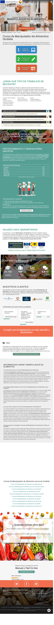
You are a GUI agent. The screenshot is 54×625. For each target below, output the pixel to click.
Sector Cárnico (20, 97)
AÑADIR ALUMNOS (26, 210)
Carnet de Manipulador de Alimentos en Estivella (26, 496)
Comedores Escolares (8, 103)
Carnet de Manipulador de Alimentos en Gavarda (26, 501)
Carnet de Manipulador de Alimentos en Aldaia (26, 499)
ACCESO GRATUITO (26, 571)
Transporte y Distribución (35, 100)
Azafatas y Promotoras (22, 100)
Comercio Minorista (7, 100)
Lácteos (32, 97)
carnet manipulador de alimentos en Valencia (25, 395)
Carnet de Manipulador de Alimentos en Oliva (26, 491)
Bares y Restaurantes (8, 105)
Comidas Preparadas (34, 99)
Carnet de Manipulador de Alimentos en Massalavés (26, 484)
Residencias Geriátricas (8, 102)
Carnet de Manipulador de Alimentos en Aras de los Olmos (26, 486)
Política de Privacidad (45, 534)
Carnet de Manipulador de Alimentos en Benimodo (26, 506)
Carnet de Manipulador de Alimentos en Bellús (26, 503)
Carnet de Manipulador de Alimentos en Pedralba (26, 489)
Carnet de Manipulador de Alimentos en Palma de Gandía (26, 494)
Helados (5, 99)
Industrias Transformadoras (9, 97)
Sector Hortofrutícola (22, 99)
